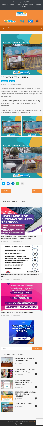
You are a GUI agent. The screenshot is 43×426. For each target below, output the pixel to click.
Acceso (27, 424)
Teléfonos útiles (29, 4)
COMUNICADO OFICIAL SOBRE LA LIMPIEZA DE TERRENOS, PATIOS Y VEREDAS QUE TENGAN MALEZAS (7, 191)
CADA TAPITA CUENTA (23, 403)
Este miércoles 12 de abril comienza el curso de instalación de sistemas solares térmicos (18, 237)
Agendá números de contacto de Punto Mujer (17, 312)
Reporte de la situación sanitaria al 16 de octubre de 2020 (20, 275)
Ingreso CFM (18, 424)
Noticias (12, 81)
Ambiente (4, 81)
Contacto (38, 4)
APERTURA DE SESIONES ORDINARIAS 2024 (24, 359)
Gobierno (5, 4)
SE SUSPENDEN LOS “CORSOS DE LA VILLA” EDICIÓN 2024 (23, 383)
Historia (12, 4)
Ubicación (19, 4)
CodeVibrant (31, 422)
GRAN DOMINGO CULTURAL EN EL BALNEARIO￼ (25, 371)
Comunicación (16, 84)
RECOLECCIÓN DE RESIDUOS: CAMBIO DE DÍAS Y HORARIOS (37, 191)
